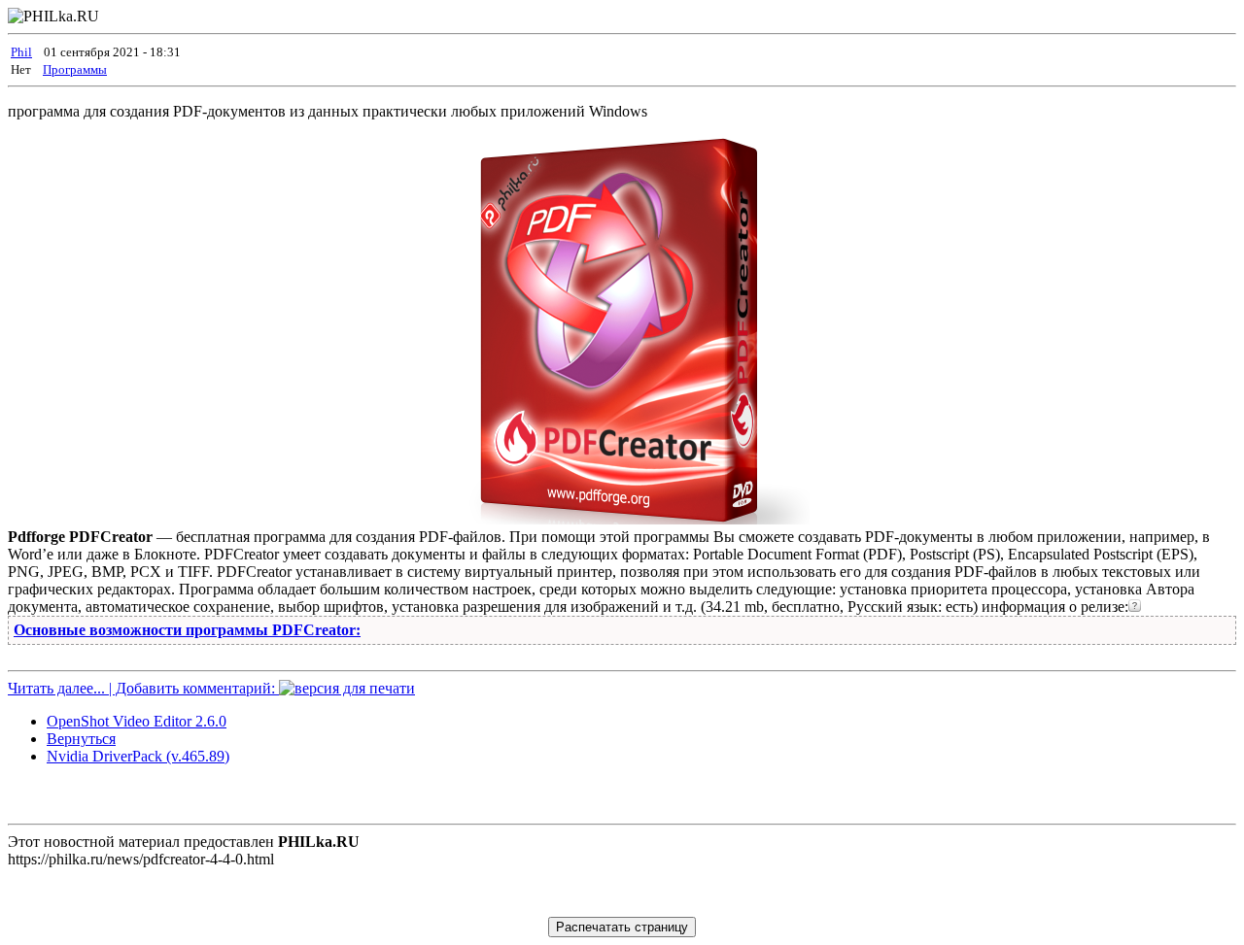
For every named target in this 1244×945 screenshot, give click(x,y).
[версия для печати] (347, 688)
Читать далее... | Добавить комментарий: (143, 688)
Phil (21, 52)
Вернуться (81, 738)
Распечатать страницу (622, 927)
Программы (75, 69)
